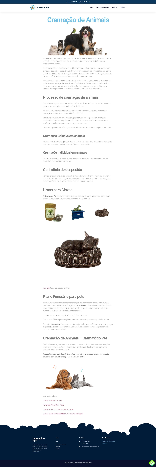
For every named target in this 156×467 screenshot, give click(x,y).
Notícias (123, 7)
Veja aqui (46, 288)
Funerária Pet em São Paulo (53, 405)
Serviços (114, 7)
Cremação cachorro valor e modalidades (58, 409)
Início (91, 7)
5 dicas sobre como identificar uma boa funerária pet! (63, 414)
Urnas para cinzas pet (102, 7)
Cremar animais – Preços (52, 400)
